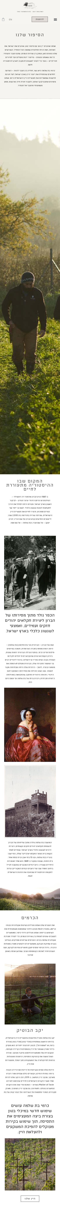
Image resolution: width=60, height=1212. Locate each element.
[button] (55, 19)
